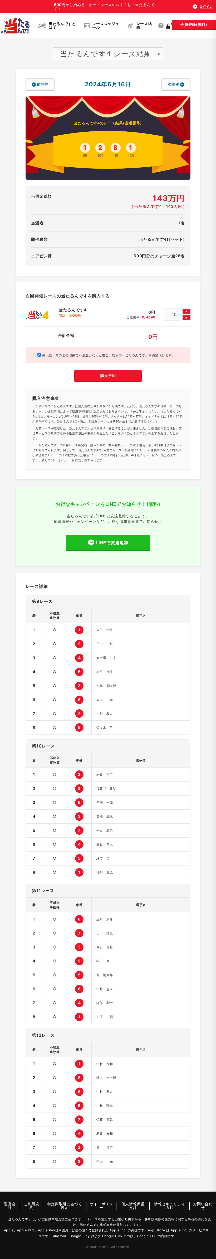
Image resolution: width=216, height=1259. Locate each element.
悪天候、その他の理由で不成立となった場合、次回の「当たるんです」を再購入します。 (108, 355)
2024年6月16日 (108, 84)
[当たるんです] (15, 25)
